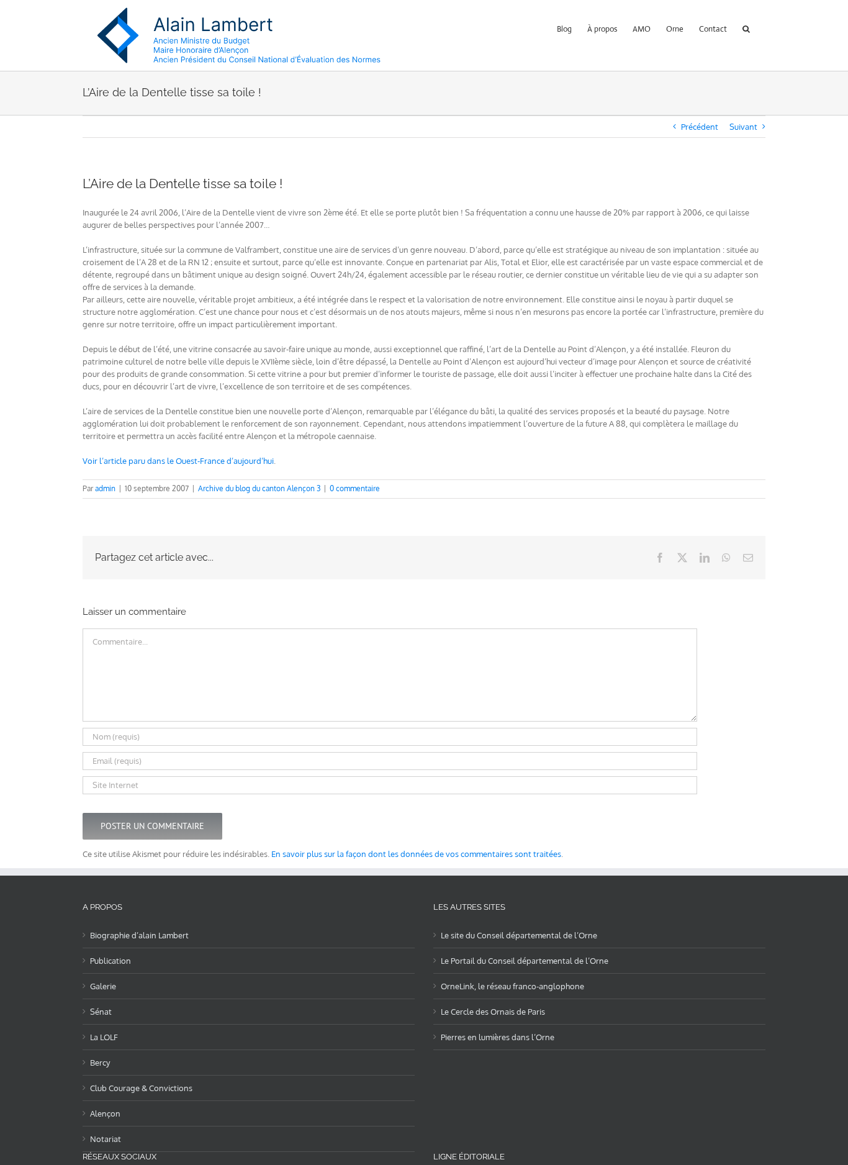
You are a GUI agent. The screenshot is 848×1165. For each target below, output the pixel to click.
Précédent (699, 127)
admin (105, 488)
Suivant (743, 127)
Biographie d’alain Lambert (139, 935)
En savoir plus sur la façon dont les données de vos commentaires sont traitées (416, 854)
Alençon (105, 1113)
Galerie (103, 986)
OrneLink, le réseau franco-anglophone (512, 986)
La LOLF (104, 1037)
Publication (110, 961)
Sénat (101, 1012)
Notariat (105, 1139)
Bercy (100, 1063)
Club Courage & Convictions (141, 1088)
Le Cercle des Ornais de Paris (493, 1012)
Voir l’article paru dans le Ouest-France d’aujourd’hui (178, 461)
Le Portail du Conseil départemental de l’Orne (524, 961)
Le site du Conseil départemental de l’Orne (519, 935)
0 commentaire (355, 488)
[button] (746, 27)
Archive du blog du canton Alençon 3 (259, 488)
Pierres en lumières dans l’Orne (497, 1037)
